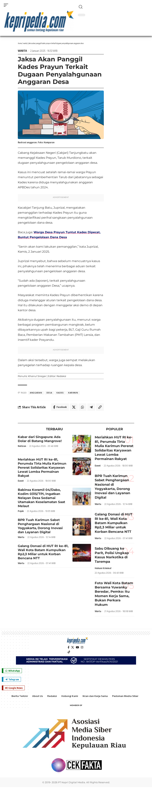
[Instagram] (82, 647)
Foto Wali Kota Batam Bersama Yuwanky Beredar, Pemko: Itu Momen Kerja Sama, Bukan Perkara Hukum (114, 594)
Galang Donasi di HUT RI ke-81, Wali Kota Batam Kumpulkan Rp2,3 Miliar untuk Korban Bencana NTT (113, 523)
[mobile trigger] (7, 5)
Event (21, 480)
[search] (113, 7)
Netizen (22, 445)
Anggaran (36, 393)
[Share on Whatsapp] (82, 407)
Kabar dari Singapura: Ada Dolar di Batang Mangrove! (40, 439)
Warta (25, 43)
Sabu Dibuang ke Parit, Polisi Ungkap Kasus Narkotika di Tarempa (112, 554)
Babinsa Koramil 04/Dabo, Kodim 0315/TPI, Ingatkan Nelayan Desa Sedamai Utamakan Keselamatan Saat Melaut (41, 498)
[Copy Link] (100, 407)
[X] (72, 647)
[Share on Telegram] (91, 407)
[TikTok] (69, 652)
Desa (49, 393)
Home (20, 43)
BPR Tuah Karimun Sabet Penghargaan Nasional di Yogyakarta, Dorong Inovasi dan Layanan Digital (112, 487)
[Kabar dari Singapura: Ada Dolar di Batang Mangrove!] (81, 444)
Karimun (73, 393)
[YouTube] (77, 647)
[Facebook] (68, 647)
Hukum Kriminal (103, 568)
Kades (60, 393)
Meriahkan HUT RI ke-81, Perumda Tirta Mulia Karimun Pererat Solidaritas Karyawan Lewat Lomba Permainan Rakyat (42, 468)
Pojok (21, 511)
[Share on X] (74, 407)
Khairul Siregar (37, 376)
